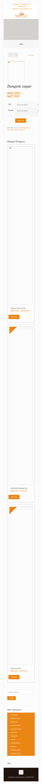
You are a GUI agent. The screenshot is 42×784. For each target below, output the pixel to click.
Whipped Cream (16, 753)
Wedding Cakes (16, 750)
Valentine (13, 746)
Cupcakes (14, 732)
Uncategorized (15, 743)
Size (9, 104)
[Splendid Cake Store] (21, 14)
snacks (13, 739)
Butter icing (14, 722)
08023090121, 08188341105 (21, 4)
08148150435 (21, 6)
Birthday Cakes (25, 128)
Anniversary (14, 715)
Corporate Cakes (12, 130)
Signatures (21, 130)
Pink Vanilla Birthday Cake (19, 488)
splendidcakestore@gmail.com (22, 9)
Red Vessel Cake (16, 668)
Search (11, 698)
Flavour (10, 110)
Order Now (20, 120)
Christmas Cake (15, 725)
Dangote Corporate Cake (18, 308)
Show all (31, 55)
